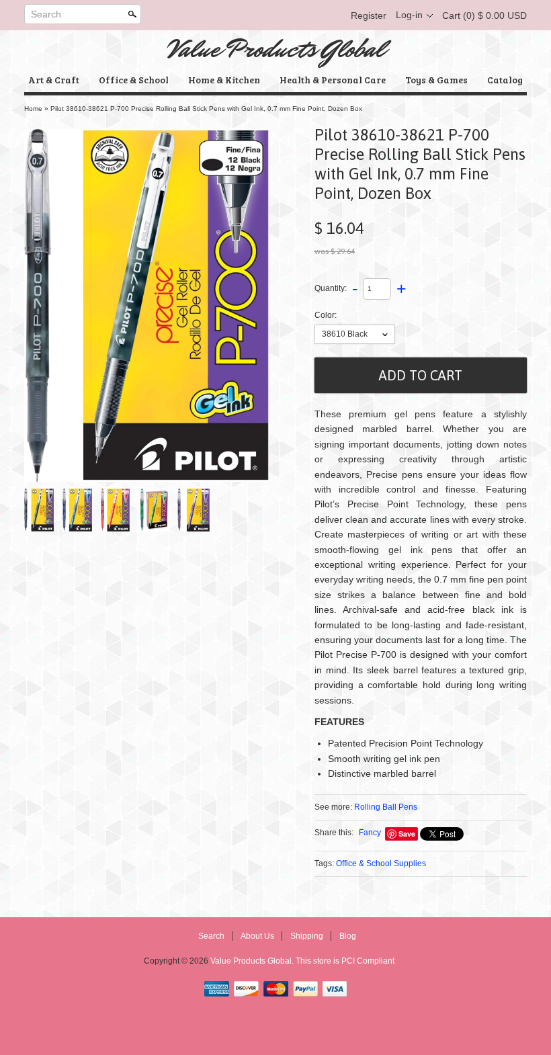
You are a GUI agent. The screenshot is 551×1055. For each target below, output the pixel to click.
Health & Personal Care (333, 79)
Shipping (306, 936)
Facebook (262, 15)
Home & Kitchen (224, 79)
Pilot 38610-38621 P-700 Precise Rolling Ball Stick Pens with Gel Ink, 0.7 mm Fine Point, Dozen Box (206, 108)
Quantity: (330, 288)
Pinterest (307, 15)
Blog (347, 936)
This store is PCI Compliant (345, 961)
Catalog (505, 79)
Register (368, 15)
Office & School (134, 79)
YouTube (330, 15)
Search (46, 14)
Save (406, 834)
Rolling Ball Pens (385, 807)
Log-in (409, 14)
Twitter (285, 15)
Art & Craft (53, 79)
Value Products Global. (253, 961)
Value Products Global (275, 49)
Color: (325, 315)
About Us (257, 936)
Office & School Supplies (381, 863)
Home (33, 108)
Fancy (370, 832)
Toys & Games (436, 79)
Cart (484, 15)
